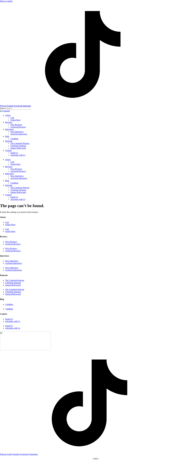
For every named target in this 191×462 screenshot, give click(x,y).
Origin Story (15, 120)
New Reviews (16, 125)
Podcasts (8, 141)
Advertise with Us (17, 155)
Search (3, 108)
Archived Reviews (18, 127)
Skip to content (6, 1)
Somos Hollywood (18, 148)
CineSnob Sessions (18, 146)
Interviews (9, 129)
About (7, 115)
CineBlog (14, 139)
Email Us (14, 153)
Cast (12, 118)
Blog (7, 136)
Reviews (8, 122)
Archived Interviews (18, 134)
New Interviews (17, 132)
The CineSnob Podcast (19, 143)
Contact (8, 150)
